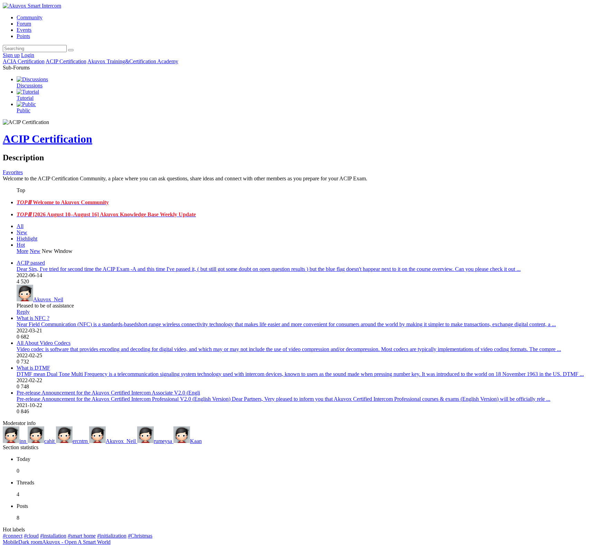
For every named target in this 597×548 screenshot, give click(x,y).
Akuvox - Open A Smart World (76, 542)
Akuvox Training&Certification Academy (132, 61)
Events (24, 30)
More (22, 251)
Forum (24, 24)
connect (12, 536)
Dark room (30, 542)
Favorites (13, 172)
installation (53, 536)
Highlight (27, 239)
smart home (82, 536)
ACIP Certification (66, 61)
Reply (23, 312)
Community (29, 17)
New (22, 232)
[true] (71, 50)
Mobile (10, 542)
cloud (31, 536)
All (20, 226)
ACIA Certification (24, 61)
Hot (21, 245)
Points (23, 36)
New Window (57, 251)
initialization (111, 536)
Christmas (140, 536)
